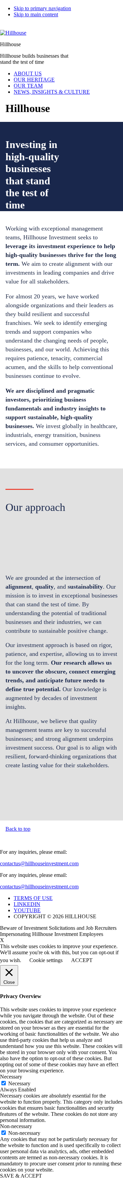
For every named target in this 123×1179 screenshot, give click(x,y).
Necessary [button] (11, 1077)
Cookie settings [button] (46, 960)
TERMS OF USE (33, 898)
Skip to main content (36, 14)
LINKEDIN (27, 904)
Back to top (17, 829)
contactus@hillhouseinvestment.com (39, 863)
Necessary (19, 1083)
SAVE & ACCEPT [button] (21, 1176)
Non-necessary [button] (16, 1126)
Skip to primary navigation (42, 8)
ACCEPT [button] (82, 960)
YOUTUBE (27, 910)
